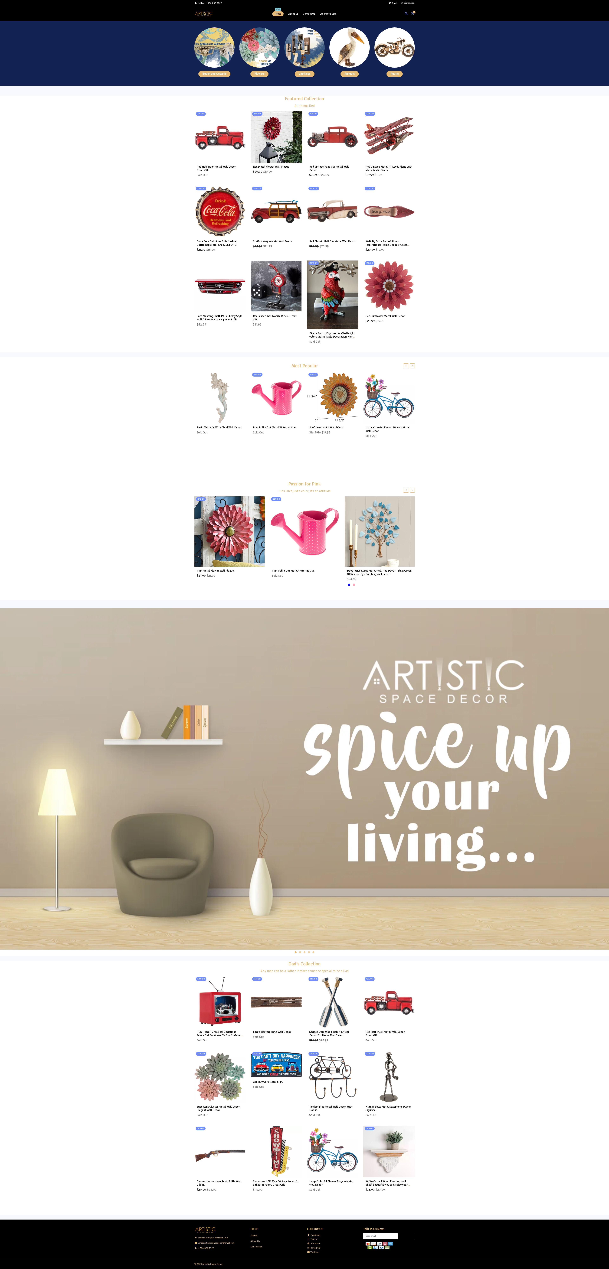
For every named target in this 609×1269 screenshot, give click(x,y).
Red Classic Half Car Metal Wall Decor (332, 241)
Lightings (305, 74)
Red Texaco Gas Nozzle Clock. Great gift (275, 317)
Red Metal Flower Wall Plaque (271, 166)
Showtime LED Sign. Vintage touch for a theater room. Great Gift (276, 1183)
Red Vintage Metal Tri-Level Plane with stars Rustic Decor (389, 168)
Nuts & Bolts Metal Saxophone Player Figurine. (388, 1108)
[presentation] (406, 365)
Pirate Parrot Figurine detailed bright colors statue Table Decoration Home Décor (332, 337)
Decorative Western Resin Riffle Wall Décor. (219, 1183)
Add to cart (276, 159)
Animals (349, 74)
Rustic (394, 74)
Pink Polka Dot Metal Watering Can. (274, 427)
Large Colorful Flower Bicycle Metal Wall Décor (388, 429)
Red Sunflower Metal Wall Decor (385, 316)
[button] (296, 952)
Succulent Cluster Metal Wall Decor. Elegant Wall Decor (218, 1108)
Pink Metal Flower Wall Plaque (365, 571)
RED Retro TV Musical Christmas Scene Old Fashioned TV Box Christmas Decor (220, 1035)
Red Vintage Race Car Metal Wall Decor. (329, 168)
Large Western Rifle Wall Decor (272, 1032)
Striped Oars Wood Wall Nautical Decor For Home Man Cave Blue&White (329, 1035)
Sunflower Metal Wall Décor (326, 427)
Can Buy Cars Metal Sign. (268, 1082)
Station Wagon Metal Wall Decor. (273, 241)
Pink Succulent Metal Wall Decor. (292, 571)
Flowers (259, 74)
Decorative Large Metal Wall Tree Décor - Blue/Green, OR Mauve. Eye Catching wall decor (229, 572)
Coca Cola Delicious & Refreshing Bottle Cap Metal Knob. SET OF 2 (217, 243)
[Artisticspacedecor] (203, 14)
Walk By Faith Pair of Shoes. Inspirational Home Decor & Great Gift (386, 245)
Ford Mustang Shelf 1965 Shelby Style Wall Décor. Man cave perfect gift (219, 317)
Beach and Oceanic (214, 74)
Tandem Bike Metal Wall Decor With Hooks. (330, 1108)
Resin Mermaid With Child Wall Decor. (219, 427)
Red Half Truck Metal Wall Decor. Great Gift (216, 168)
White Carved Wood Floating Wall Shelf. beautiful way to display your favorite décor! (387, 1185)
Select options (332, 420)
